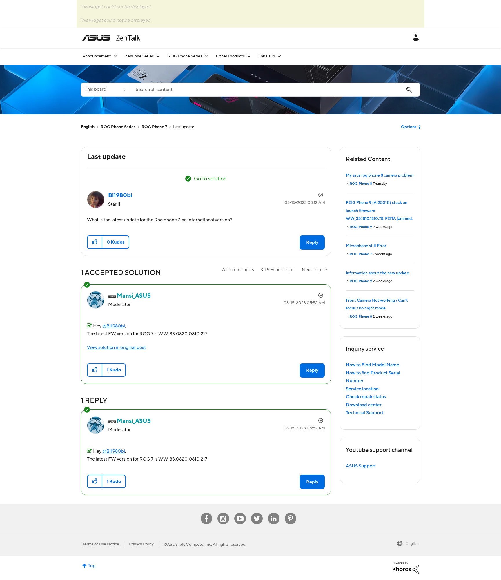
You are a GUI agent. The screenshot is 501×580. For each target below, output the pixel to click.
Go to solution (210, 178)
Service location (362, 389)
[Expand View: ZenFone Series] (158, 56)
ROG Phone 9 (361, 227)
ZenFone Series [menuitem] (139, 56)
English (88, 127)
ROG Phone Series (118, 127)
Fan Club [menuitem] (267, 56)
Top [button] (92, 566)
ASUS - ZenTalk (111, 37)
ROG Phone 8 (361, 184)
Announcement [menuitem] (96, 56)
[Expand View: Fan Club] (279, 56)
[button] (95, 242)
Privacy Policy (141, 544)
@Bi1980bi (113, 326)
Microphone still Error (366, 246)
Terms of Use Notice (100, 544)
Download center (364, 405)
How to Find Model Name (372, 365)
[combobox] (275, 90)
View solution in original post (116, 347)
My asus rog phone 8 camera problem (379, 175)
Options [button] (408, 127)
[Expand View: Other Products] (249, 56)
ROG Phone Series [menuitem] (185, 56)
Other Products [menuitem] (230, 56)
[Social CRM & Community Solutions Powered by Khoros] (406, 567)
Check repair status (366, 397)
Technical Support (364, 413)
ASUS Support (361, 466)
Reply (312, 242)
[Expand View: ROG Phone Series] (206, 56)
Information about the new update (377, 273)
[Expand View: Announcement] (115, 56)
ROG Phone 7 (154, 127)
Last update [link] (183, 127)
